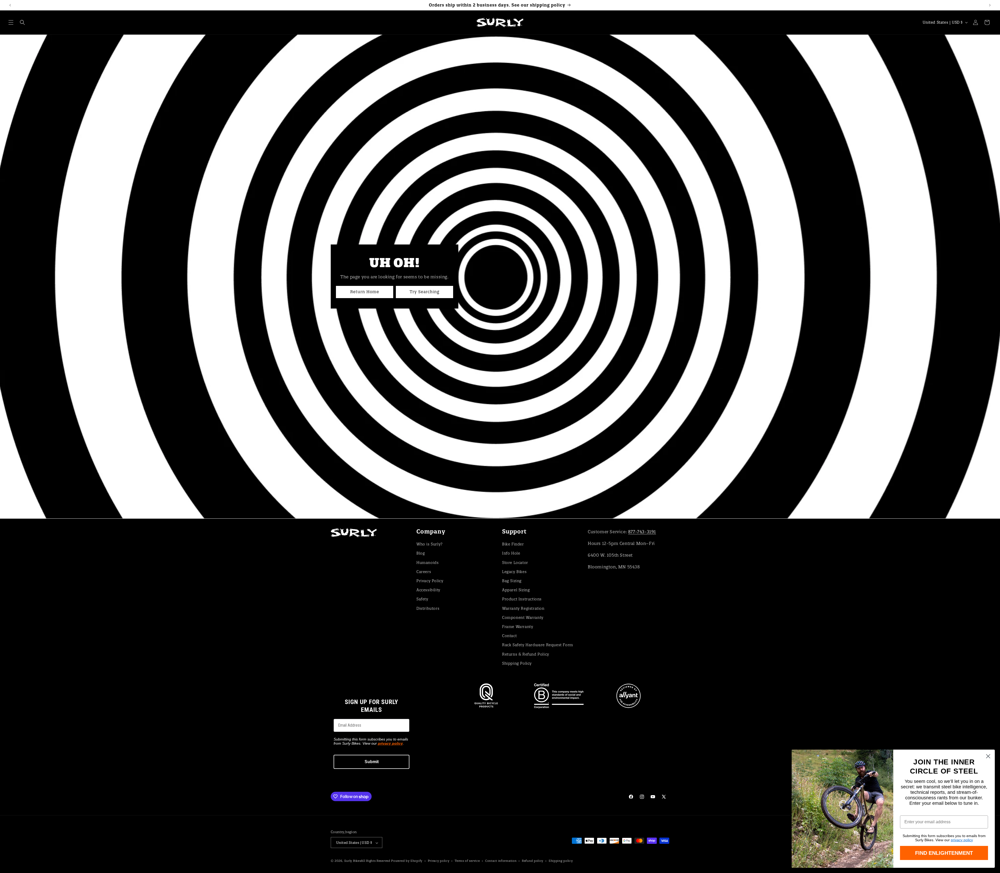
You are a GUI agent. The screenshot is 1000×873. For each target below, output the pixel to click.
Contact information (500, 861)
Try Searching (424, 292)
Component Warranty (522, 617)
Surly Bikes (352, 861)
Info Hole (511, 553)
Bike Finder (513, 544)
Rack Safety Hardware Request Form (537, 645)
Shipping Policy (517, 663)
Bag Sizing (512, 580)
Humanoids (427, 562)
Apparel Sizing (516, 589)
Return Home (364, 292)
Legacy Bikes (514, 571)
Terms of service (467, 861)
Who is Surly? (429, 544)
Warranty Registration (523, 608)
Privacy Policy (429, 580)
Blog (420, 553)
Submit (372, 761)
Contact (509, 635)
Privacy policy (438, 861)
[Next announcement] (990, 5)
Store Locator (515, 562)
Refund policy (532, 861)
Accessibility (428, 589)
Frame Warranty (517, 626)
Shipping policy (561, 861)
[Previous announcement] (10, 5)
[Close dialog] (988, 756)
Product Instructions (522, 599)
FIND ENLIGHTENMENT (944, 853)
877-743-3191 (642, 531)
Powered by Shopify (406, 861)
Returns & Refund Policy (525, 654)
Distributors (427, 608)
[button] (11, 22)
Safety (422, 599)
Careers (423, 571)
